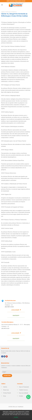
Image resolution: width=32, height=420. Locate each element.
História (5, 387)
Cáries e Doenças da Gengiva (8, 11)
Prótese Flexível (7, 393)
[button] (28, 397)
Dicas (4, 396)
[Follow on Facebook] (2, 356)
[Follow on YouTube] (7, 356)
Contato (21, 396)
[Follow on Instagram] (4, 356)
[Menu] (2, 5)
